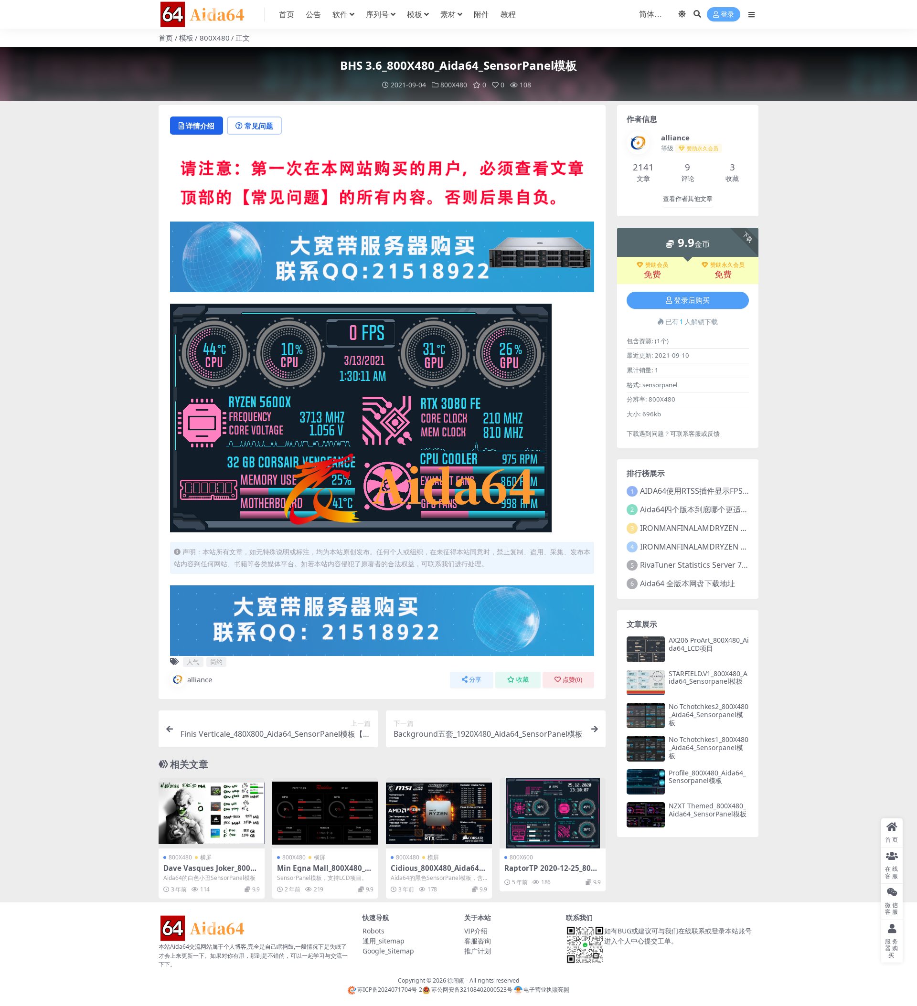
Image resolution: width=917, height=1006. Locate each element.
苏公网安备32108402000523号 (471, 989)
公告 (313, 14)
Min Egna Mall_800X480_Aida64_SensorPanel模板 (324, 872)
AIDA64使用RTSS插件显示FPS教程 (699, 491)
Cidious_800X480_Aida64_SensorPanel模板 (438, 872)
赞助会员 (656, 265)
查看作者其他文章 (688, 198)
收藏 (522, 679)
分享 (475, 679)
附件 (481, 14)
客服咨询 (477, 940)
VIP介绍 (476, 930)
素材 (448, 14)
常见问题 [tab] (259, 125)
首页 (286, 14)
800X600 (521, 857)
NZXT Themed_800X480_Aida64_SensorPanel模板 (707, 809)
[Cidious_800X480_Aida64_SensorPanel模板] (439, 813)
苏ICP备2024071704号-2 (389, 989)
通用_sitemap (384, 940)
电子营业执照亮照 (546, 989)
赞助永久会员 (727, 265)
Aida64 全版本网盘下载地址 (687, 583)
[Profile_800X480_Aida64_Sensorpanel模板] (646, 781)
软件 (340, 14)
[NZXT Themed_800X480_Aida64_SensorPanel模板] (646, 814)
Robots (373, 930)
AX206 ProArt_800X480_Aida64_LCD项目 (709, 644)
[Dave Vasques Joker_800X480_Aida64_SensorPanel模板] (212, 813)
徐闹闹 (456, 980)
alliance (199, 679)
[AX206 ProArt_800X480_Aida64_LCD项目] (646, 649)
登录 (727, 14)
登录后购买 (692, 300)
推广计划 (477, 950)
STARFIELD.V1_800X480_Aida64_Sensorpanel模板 (708, 677)
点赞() (572, 679)
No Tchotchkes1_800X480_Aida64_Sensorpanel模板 (708, 747)
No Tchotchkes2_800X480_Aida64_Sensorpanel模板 (708, 714)
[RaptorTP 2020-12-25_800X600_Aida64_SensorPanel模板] (553, 813)
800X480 (215, 37)
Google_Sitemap (388, 950)
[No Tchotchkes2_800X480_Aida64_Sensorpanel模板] (646, 715)
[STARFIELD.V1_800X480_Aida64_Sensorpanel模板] (646, 682)
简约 (216, 661)
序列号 (377, 14)
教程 (508, 14)
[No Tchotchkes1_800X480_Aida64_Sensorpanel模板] (646, 748)
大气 (193, 661)
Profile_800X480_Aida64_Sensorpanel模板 (707, 776)
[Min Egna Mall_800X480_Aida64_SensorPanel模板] (325, 813)
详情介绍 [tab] (200, 125)
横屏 (206, 857)
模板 (414, 14)
